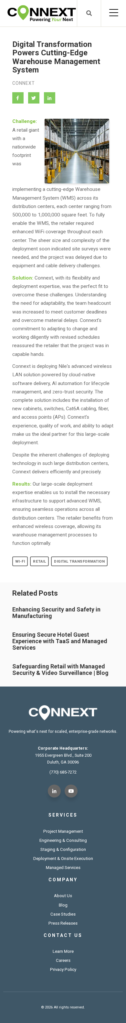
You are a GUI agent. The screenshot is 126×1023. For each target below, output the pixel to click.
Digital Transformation (79, 561)
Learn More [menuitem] (63, 951)
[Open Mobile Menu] (113, 13)
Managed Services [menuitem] (63, 867)
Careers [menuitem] (63, 960)
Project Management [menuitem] (63, 831)
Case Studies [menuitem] (63, 914)
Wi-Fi (20, 561)
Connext (23, 83)
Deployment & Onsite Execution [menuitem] (63, 858)
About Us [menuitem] (63, 895)
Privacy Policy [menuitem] (63, 969)
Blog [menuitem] (63, 905)
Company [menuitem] (63, 879)
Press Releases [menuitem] (63, 923)
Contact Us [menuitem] (63, 935)
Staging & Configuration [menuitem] (63, 849)
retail (39, 561)
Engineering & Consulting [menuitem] (63, 840)
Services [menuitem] (63, 815)
